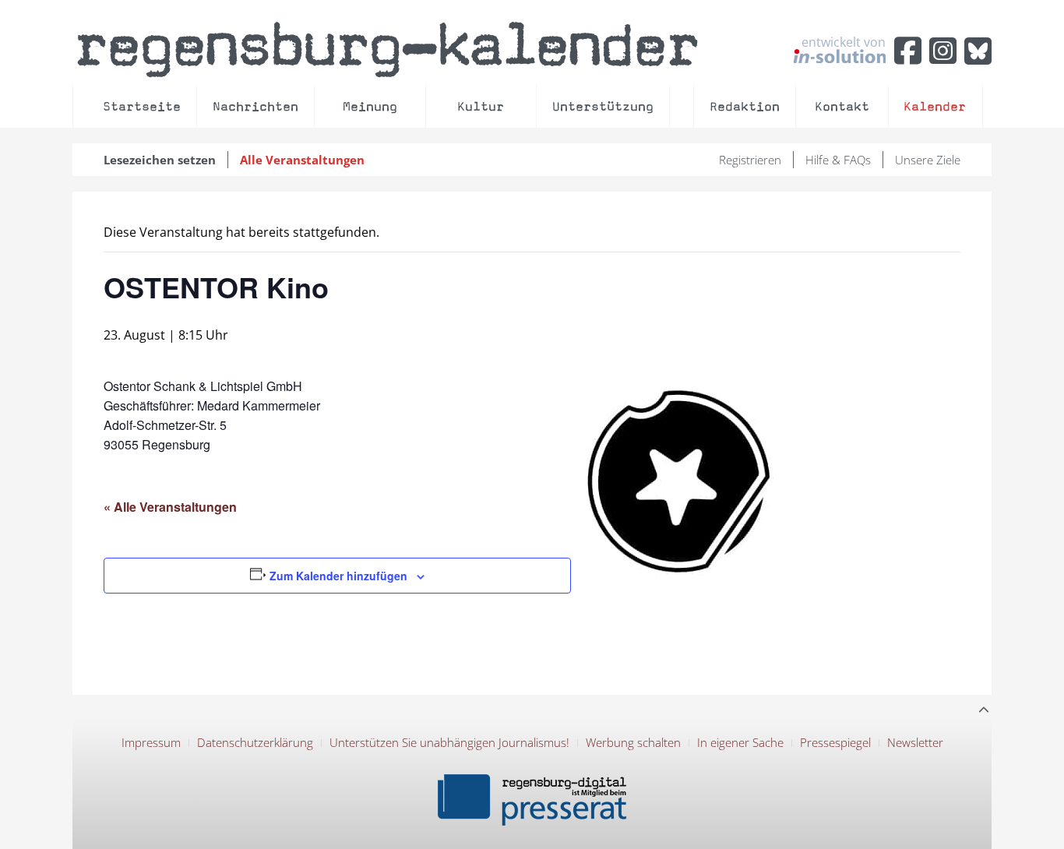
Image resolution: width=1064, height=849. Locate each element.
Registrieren (750, 159)
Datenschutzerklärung (255, 742)
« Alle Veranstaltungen (170, 507)
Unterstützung (603, 106)
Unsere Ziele (927, 159)
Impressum (151, 742)
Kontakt (842, 106)
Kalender (935, 106)
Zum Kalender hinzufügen (338, 575)
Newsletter (915, 742)
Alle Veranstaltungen (302, 159)
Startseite (142, 106)
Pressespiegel (835, 742)
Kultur (480, 106)
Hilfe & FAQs (838, 159)
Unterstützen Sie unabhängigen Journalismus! (449, 742)
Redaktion (745, 106)
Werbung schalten (633, 742)
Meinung (370, 106)
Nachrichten (255, 106)
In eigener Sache (740, 742)
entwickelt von (844, 43)
